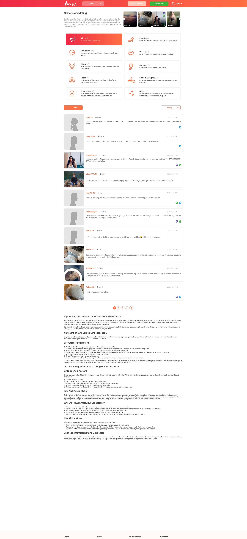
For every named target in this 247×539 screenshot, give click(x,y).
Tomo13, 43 (90, 136)
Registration (159, 4)
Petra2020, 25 (91, 155)
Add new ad (138, 4)
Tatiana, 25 (90, 287)
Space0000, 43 (91, 212)
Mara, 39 (89, 118)
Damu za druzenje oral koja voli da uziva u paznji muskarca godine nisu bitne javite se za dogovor (123, 141)
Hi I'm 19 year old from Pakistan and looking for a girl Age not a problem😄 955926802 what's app (123, 237)
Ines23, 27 (90, 249)
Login (178, 4)
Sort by (169, 108)
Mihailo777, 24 (91, 174)
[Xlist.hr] (71, 3)
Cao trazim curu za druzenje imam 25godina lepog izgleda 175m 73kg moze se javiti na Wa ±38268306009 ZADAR (129, 181)
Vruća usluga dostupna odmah (97, 292)
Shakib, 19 (90, 231)
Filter (75, 107)
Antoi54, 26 (90, 268)
